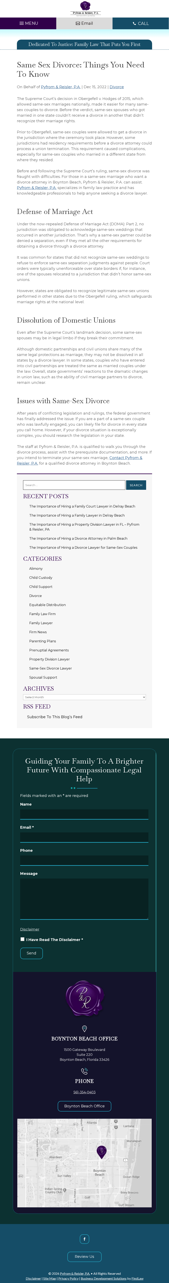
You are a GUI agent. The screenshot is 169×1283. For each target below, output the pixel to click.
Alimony (36, 569)
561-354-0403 (85, 1092)
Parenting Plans (42, 641)
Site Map (49, 1278)
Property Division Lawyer (49, 659)
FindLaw (137, 1278)
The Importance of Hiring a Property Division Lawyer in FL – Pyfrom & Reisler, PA (84, 527)
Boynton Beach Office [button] (84, 1106)
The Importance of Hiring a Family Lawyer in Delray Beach (77, 515)
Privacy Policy (68, 1278)
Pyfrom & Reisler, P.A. (61, 87)
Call (143, 23)
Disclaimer (29, 929)
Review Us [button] (84, 1256)
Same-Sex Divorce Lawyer (50, 668)
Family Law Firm (42, 614)
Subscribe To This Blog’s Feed (54, 717)
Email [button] (87, 23)
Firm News (38, 632)
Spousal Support (43, 677)
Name (26, 804)
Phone (26, 850)
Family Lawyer (41, 623)
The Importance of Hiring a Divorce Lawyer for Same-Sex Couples (83, 548)
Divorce (117, 87)
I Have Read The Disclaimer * (54, 940)
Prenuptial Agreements (49, 650)
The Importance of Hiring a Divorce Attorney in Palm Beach (78, 538)
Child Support (41, 587)
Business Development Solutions (104, 1278)
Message (29, 873)
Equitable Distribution (47, 605)
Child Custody (40, 578)
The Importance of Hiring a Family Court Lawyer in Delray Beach (82, 506)
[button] (28, 22)
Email (27, 827)
